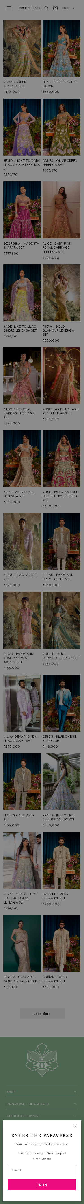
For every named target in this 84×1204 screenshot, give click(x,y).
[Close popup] (75, 1126)
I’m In (42, 1185)
